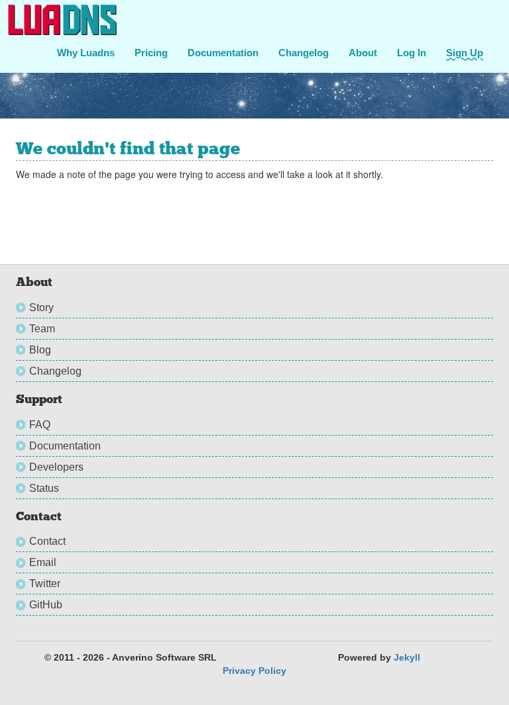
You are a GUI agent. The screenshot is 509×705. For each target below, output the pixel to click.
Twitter (44, 583)
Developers (56, 467)
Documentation (223, 52)
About (363, 52)
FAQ (39, 424)
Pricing (151, 52)
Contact (47, 541)
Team (42, 328)
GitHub (45, 604)
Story (41, 307)
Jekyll (407, 657)
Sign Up (464, 52)
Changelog (303, 52)
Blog (40, 349)
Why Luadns (86, 52)
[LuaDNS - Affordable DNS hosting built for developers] (62, 19)
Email (42, 562)
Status (44, 488)
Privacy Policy (254, 670)
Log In (411, 52)
